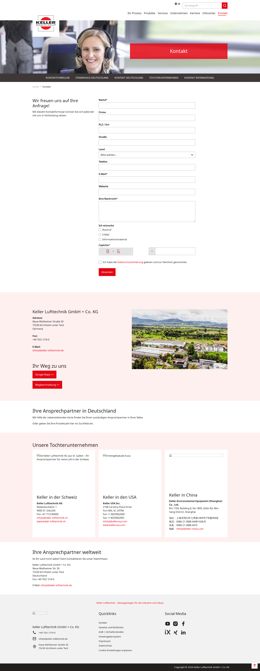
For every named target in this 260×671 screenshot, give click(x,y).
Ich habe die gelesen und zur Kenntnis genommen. (145, 262)
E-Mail (103, 174)
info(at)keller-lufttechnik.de (48, 350)
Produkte (149, 13)
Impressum (105, 641)
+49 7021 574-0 (47, 632)
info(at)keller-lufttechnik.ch (52, 517)
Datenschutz (105, 645)
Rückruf (106, 229)
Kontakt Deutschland (129, 77)
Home (35, 86)
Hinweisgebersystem (110, 636)
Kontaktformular (58, 77)
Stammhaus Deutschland (92, 77)
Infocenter (209, 13)
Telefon (103, 161)
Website (103, 186)
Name (103, 100)
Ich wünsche (106, 225)
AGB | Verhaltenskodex (111, 631)
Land (102, 149)
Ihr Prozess (134, 13)
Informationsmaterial (114, 239)
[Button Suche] (225, 5)
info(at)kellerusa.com (115, 521)
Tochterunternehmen (163, 77)
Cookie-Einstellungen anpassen (115, 650)
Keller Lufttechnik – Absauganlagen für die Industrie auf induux (130, 602)
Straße (103, 137)
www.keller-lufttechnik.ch (51, 521)
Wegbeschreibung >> (47, 384)
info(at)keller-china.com (189, 528)
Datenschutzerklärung (130, 262)
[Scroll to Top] (255, 666)
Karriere (195, 13)
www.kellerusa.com (114, 525)
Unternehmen (179, 13)
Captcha (104, 245)
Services (163, 13)
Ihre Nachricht (108, 198)
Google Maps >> (44, 374)
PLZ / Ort (104, 124)
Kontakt (223, 13)
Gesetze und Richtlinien (111, 627)
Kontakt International (199, 77)
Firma (102, 112)
